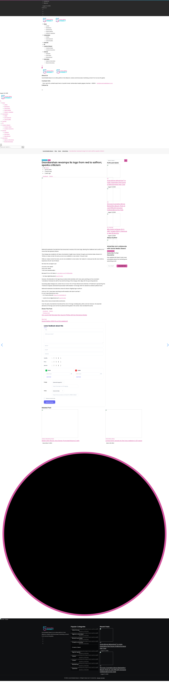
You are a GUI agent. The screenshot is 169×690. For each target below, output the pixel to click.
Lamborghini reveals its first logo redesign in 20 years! (123, 441)
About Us (46, 3)
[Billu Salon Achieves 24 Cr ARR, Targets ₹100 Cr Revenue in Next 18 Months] (113, 220)
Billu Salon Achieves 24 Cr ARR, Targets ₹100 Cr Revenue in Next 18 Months (117, 231)
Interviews (48, 55)
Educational (49, 57)
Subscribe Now (122, 266)
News (45, 24)
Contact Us (46, 1)
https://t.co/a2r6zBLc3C (59, 295)
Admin (47, 168)
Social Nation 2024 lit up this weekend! (55, 321)
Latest (47, 26)
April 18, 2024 (62, 298)
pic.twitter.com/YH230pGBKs (64, 273)
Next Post (44, 319)
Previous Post (46, 313)
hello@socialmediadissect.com (105, 83)
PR (44, 44)
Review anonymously (50, 398)
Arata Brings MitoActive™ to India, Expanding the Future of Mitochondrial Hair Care (116, 182)
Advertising (49, 29)
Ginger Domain (101, 678)
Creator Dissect (48, 46)
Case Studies (49, 40)
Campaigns (47, 35)
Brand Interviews (50, 63)
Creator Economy (50, 50)
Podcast (46, 42)
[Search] (42, 66)
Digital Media (49, 31)
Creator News (49, 48)
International (49, 38)
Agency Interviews (50, 61)
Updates (48, 53)
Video (45, 390)
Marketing (48, 27)
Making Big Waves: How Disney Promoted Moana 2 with (60, 441)
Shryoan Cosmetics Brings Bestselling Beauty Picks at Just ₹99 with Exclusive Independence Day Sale (113, 670)
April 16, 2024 (59, 276)
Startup (46, 52)
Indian (47, 37)
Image (45, 382)
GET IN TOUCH (110, 251)
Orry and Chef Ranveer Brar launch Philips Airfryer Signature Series (64, 315)
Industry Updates (50, 33)
